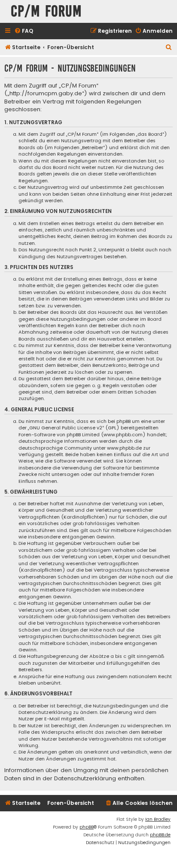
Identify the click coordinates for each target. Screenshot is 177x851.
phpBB (86, 827)
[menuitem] (23, 31)
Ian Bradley (158, 819)
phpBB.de (160, 835)
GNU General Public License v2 (65, 428)
